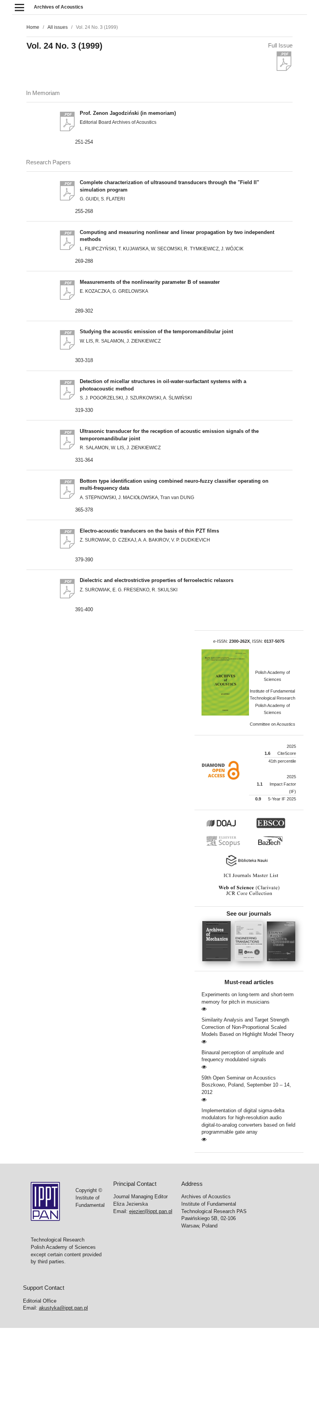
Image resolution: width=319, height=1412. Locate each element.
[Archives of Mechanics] (218, 963)
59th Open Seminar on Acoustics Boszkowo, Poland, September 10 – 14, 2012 (246, 1085)
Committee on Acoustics (272, 724)
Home (32, 27)
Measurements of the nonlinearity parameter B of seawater (150, 282)
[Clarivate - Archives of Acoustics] (249, 895)
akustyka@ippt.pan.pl (63, 1308)
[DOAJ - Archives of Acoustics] (230, 827)
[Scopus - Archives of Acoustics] (225, 846)
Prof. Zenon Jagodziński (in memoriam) (128, 113)
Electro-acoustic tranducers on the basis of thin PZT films (149, 531)
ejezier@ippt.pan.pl (150, 1211)
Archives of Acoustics (58, 7)
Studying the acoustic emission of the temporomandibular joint (156, 331)
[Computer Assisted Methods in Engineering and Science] (281, 963)
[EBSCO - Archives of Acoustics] (274, 827)
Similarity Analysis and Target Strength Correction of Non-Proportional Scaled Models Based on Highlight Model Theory (248, 1027)
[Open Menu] (19, 7)
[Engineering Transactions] (251, 963)
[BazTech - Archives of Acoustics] (273, 846)
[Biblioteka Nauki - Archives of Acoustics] (249, 865)
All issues (57, 27)
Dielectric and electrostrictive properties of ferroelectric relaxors (156, 580)
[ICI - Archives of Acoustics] (249, 877)
